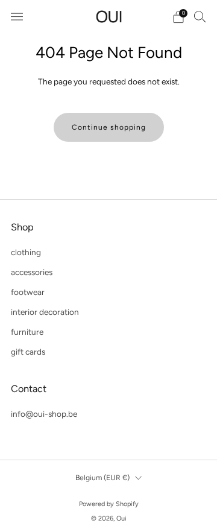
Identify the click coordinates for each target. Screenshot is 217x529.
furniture (27, 332)
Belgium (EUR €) (102, 477)
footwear (28, 292)
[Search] (200, 16)
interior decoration (45, 312)
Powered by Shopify (109, 504)
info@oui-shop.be (44, 414)
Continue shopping (109, 127)
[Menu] (17, 17)
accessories (31, 272)
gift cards (28, 351)
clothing (26, 252)
